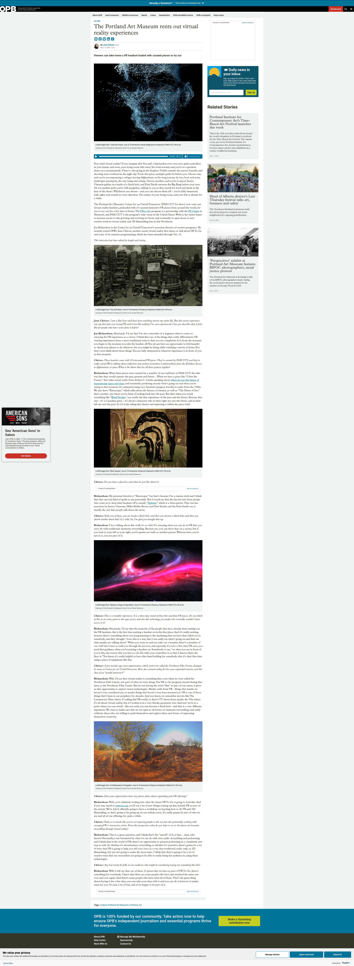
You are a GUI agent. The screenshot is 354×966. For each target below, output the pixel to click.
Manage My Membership (132, 936)
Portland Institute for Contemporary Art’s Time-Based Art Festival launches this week (230, 122)
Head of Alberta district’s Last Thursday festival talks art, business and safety (232, 199)
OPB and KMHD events (183, 15)
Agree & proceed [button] (306, 954)
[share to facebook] (100, 39)
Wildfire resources (130, 15)
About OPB (97, 15)
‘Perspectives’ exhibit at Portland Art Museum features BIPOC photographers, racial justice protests (233, 265)
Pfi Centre (193, 211)
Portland (134, 905)
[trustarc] (346, 963)
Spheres (152, 503)
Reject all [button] (337, 954)
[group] (148, 156)
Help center (219, 15)
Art (140, 905)
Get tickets (26, 456)
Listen (153, 15)
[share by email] (96, 39)
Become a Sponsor (192, 488)
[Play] (96, 156)
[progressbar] (133, 156)
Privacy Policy (8, 963)
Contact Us (125, 943)
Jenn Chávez (108, 45)
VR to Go (145, 211)
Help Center (100, 940)
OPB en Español (203, 15)
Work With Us (100, 943)
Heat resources (112, 15)
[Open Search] (345, 9)
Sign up (251, 92)
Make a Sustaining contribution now (239, 921)
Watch (144, 15)
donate (336, 9)
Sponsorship (126, 940)
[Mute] (185, 156)
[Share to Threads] (112, 39)
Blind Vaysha (118, 397)
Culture (97, 21)
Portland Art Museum (118, 905)
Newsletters (164, 15)
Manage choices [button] (272, 954)
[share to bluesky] (104, 39)
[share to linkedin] (108, 39)
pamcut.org (121, 805)
